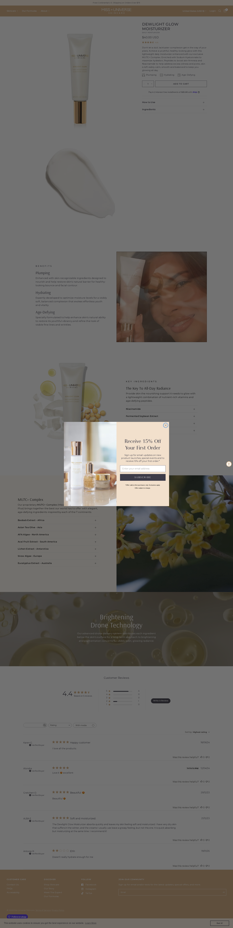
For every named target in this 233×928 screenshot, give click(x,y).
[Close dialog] (165, 425)
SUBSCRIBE (143, 477)
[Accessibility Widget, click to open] (229, 464)
